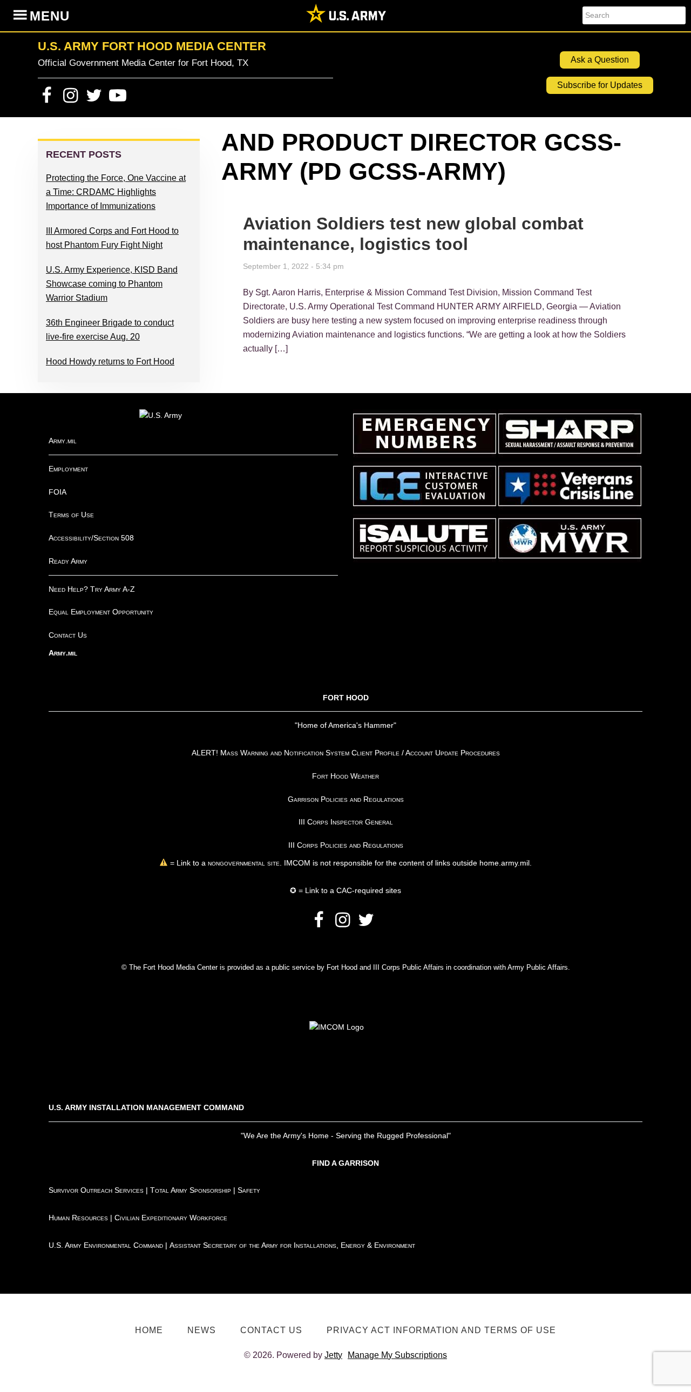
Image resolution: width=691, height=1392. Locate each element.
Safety (249, 1190)
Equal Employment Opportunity (101, 611)
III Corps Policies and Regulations (345, 845)
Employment (68, 468)
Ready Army (68, 561)
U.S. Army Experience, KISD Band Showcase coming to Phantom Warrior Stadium (112, 283)
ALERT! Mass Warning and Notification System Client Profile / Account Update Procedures (346, 752)
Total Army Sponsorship (190, 1190)
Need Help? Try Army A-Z (92, 589)
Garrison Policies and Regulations (346, 799)
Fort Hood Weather (345, 776)
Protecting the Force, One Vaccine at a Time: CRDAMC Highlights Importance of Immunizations (116, 192)
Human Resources (78, 1217)
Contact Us (68, 635)
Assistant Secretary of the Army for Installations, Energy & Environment (292, 1245)
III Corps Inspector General (346, 821)
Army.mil (63, 440)
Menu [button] (50, 16)
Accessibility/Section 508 (91, 537)
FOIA (57, 492)
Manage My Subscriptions (397, 1355)
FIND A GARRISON (345, 1163)
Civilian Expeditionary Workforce (170, 1217)
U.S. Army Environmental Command (106, 1245)
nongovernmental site (243, 863)
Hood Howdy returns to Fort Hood (110, 361)
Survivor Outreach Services (96, 1190)
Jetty (333, 1355)
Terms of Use (71, 514)
